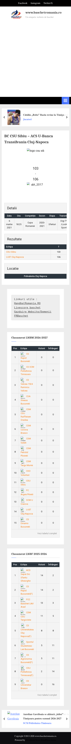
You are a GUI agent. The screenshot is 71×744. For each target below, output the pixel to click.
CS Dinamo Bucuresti (25, 523)
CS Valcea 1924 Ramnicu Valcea (27, 385)
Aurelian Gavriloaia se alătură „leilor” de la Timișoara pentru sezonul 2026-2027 (46, 716)
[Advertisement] (35, 56)
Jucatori (27, 119)
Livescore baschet (27, 307)
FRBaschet (21, 315)
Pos (15, 348)
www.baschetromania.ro (44, 12)
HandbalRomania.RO (27, 303)
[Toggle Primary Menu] (65, 100)
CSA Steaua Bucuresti (26, 400)
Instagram (35, 3)
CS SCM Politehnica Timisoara (27, 371)
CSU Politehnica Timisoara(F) (27, 672)
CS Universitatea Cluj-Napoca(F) (27, 631)
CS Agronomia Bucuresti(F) (27, 659)
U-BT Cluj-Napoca (15, 257)
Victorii (41, 348)
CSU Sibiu (11, 252)
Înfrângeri (53, 348)
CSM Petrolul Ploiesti (26, 452)
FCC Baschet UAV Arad (27, 603)
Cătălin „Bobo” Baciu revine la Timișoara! (45, 114)
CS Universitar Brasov (26, 685)
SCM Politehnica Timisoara (37, 723)
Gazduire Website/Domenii (32, 311)
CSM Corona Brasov (26, 429)
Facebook (22, 3)
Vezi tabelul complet (47, 533)
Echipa (24, 348)
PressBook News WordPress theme (41, 739)
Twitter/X (48, 3)
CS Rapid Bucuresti (25, 358)
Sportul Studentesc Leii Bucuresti (27, 646)
